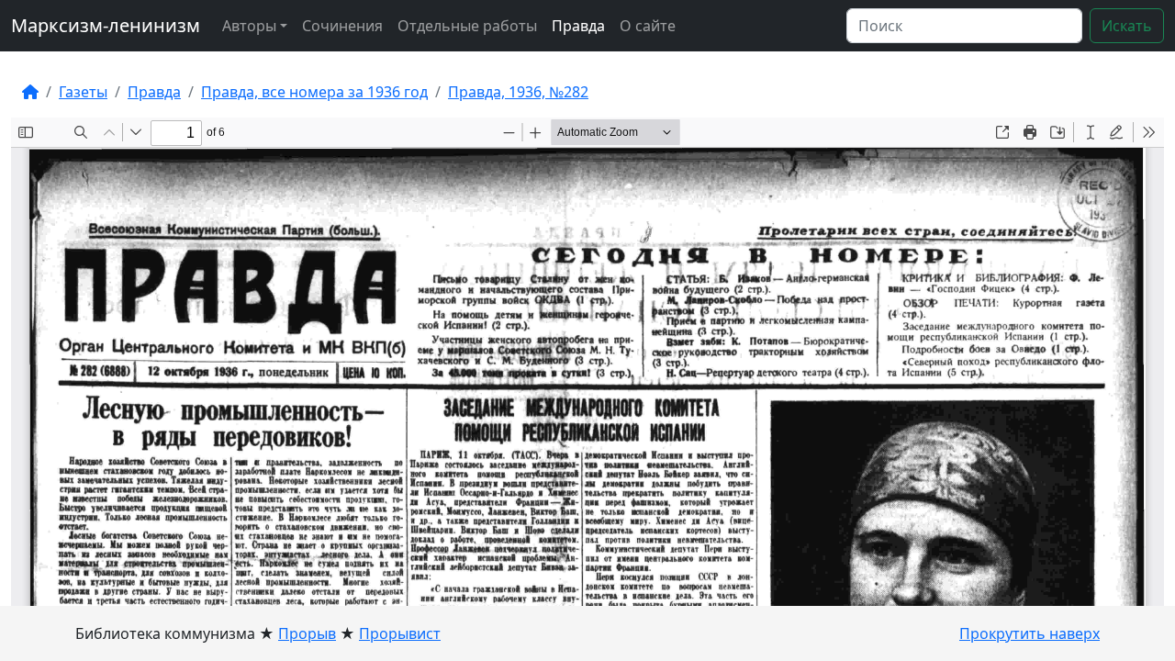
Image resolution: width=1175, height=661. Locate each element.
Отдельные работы (467, 26)
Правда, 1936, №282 (518, 92)
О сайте (648, 26)
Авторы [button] (249, 26)
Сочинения (342, 26)
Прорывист (400, 633)
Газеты (83, 92)
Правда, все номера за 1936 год (314, 92)
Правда (578, 26)
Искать (1127, 26)
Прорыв (307, 633)
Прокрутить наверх (1029, 633)
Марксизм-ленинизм (105, 25)
